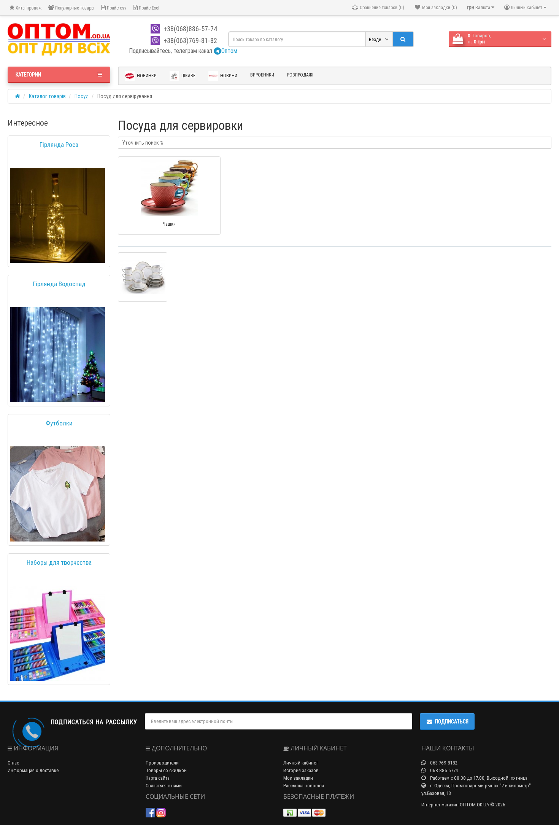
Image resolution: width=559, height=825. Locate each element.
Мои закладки (298, 778)
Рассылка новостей (303, 785)
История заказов (301, 770)
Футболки (59, 423)
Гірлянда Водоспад (59, 284)
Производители (162, 763)
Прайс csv (116, 8)
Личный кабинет (300, 763)
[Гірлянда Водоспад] (57, 354)
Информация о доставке (33, 770)
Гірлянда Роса (59, 144)
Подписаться (451, 721)
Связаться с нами (164, 785)
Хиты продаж (27, 8)
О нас (13, 763)
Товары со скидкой (166, 770)
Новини (228, 75)
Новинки (146, 75)
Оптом (229, 50)
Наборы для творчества (59, 562)
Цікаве (187, 75)
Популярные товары (74, 8)
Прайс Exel (148, 8)
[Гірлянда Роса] (57, 215)
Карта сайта (158, 778)
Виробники (262, 75)
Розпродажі (300, 75)
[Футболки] (57, 494)
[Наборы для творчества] (57, 633)
